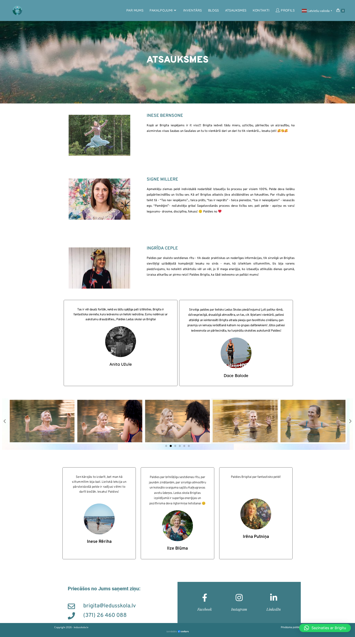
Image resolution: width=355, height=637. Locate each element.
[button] (4, 421)
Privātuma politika (291, 627)
